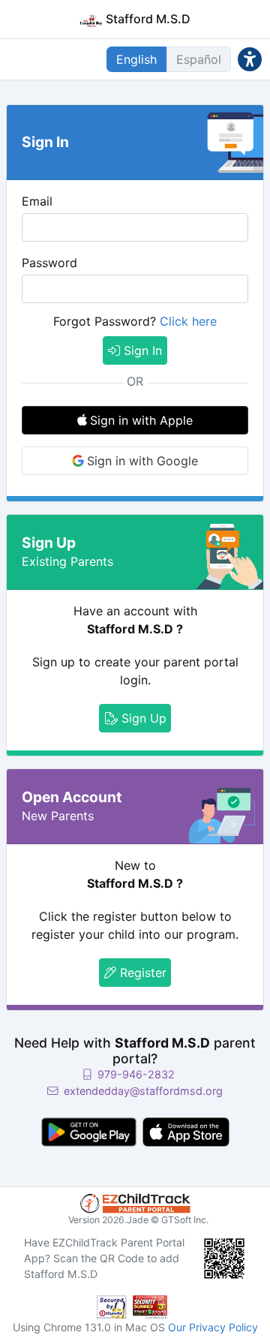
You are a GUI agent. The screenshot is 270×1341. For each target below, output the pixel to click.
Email (37, 201)
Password (49, 262)
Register (141, 972)
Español (198, 59)
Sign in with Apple (141, 420)
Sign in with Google (142, 460)
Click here (188, 321)
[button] (250, 59)
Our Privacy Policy (213, 1327)
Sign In (141, 350)
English (136, 59)
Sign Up (142, 718)
